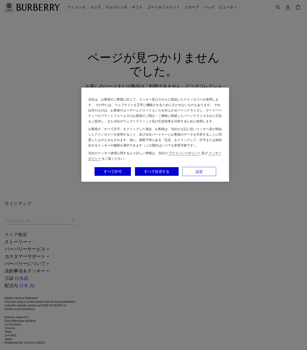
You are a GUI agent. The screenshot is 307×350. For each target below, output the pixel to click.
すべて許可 (113, 171)
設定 (199, 171)
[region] (155, 135)
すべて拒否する (157, 171)
